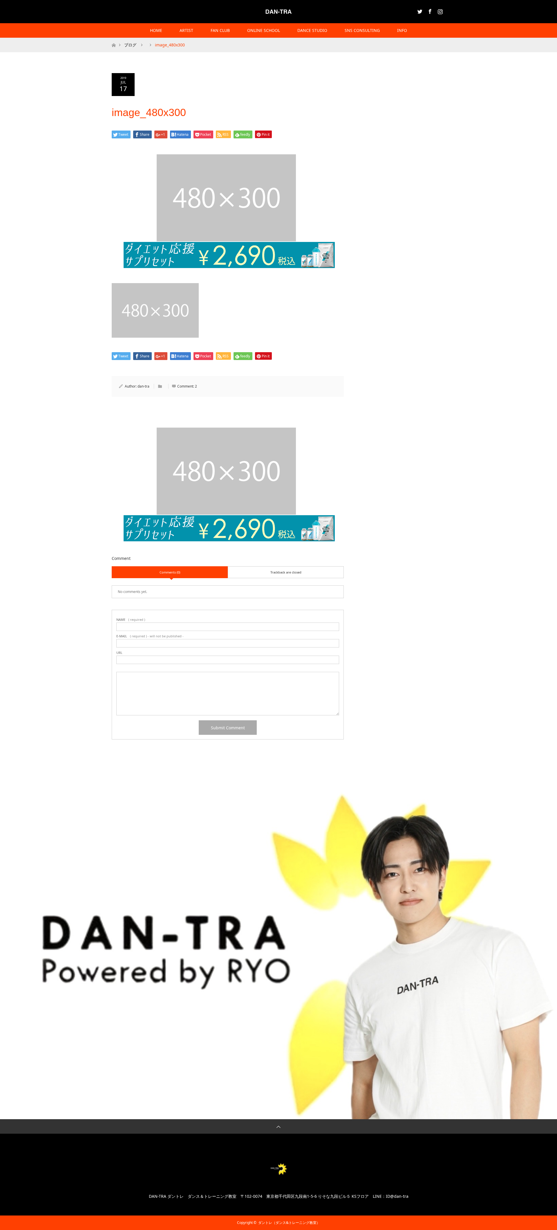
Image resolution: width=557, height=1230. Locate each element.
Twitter (419, 10)
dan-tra (143, 386)
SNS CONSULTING (362, 30)
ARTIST (186, 30)
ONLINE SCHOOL (263, 30)
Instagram (439, 10)
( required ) (130, 619)
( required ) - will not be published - (150, 636)
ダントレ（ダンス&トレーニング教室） (289, 1222)
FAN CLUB (220, 30)
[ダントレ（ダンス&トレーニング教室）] (278, 11)
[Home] (113, 40)
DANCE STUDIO (312, 30)
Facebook (429, 10)
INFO (402, 30)
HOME (156, 30)
